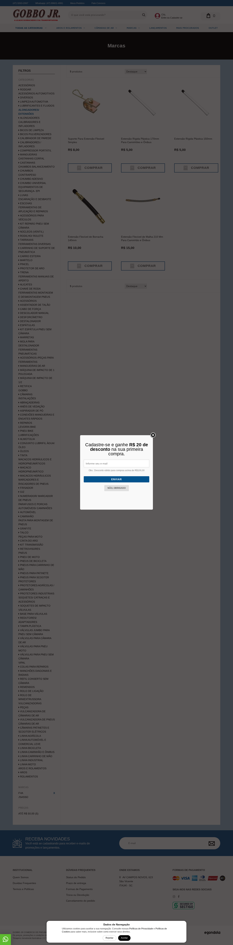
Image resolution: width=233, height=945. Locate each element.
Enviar (116, 479)
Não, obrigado (117, 488)
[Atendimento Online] (5, 940)
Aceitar (124, 938)
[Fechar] (153, 435)
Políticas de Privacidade (141, 928)
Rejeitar (109, 938)
